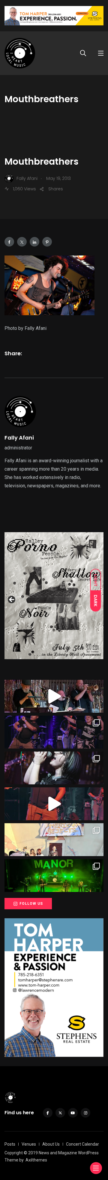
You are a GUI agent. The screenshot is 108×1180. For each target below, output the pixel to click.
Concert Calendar (82, 1144)
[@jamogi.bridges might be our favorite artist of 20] (54, 803)
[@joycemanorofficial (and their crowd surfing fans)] (54, 875)
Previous (12, 600)
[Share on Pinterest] (47, 242)
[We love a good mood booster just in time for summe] (54, 732)
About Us (51, 1144)
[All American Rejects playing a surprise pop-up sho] (54, 839)
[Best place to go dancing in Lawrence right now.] (54, 696)
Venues (29, 1144)
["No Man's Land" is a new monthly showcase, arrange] (54, 768)
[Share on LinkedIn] (34, 242)
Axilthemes (36, 1160)
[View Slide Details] (54, 601)
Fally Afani (19, 437)
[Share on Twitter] (22, 242)
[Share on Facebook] (9, 242)
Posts (9, 1144)
